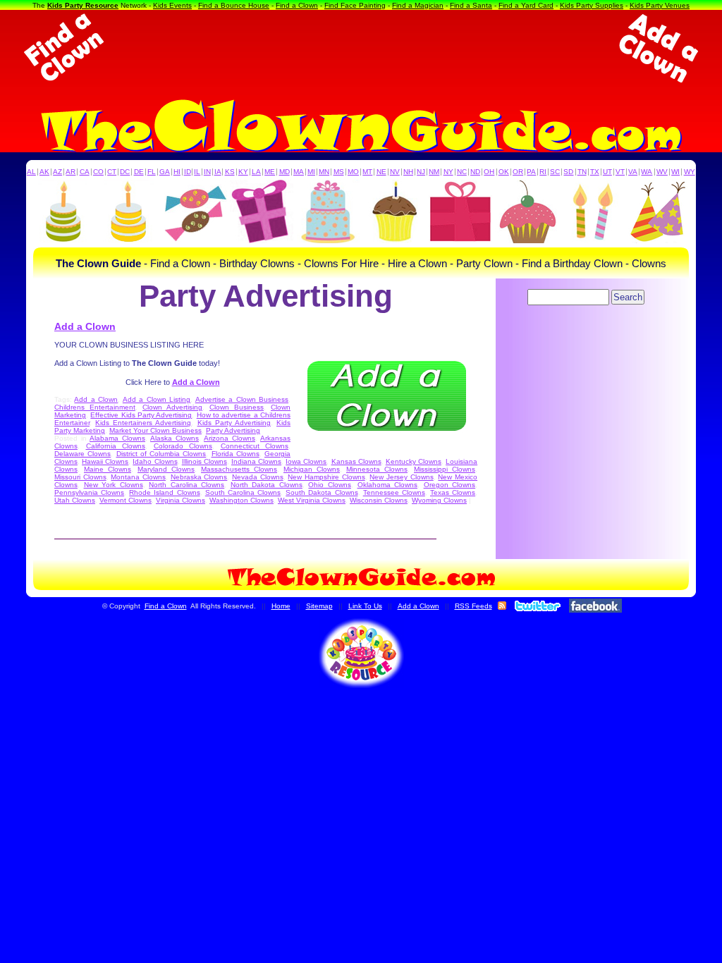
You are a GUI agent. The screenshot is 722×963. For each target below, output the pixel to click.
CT (111, 172)
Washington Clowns (241, 500)
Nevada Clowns (257, 477)
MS (339, 172)
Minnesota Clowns (377, 469)
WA (646, 172)
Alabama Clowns (117, 438)
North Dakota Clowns (266, 485)
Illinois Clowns (204, 461)
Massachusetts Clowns (239, 469)
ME (269, 172)
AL (31, 172)
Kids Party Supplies (591, 5)
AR (70, 172)
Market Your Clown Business (155, 430)
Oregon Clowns (450, 485)
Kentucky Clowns (413, 461)
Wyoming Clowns (439, 500)
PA (531, 172)
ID (187, 172)
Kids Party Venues (660, 5)
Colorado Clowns (183, 446)
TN (582, 172)
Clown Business (236, 407)
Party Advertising (233, 430)
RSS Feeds (473, 606)
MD (284, 172)
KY (243, 172)
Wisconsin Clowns (379, 500)
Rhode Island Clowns (164, 492)
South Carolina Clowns (243, 492)
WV (662, 172)
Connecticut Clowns (255, 446)
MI (311, 172)
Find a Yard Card (525, 5)
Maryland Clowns (166, 469)
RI (542, 172)
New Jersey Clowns (401, 477)
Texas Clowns (452, 492)
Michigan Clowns (311, 469)
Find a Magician (417, 5)
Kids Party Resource (82, 5)
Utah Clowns (74, 500)
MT (367, 172)
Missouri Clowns (80, 477)
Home (280, 606)
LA (256, 172)
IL (197, 172)
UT (607, 172)
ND (475, 172)
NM (434, 172)
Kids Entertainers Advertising (143, 423)
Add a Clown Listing (156, 399)
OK (503, 172)
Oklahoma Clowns (387, 485)
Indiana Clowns (256, 461)
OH (489, 172)
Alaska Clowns (174, 438)
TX (594, 172)
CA (85, 172)
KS (230, 172)
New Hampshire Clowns (326, 477)
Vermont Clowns (125, 500)
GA (164, 172)
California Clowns (116, 446)
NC (462, 172)
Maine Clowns (107, 469)
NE (381, 172)
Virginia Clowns (180, 500)
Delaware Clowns (82, 454)
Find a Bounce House (233, 5)
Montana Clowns (138, 477)
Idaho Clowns (155, 461)
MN (324, 172)
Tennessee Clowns (394, 492)
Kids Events (172, 5)
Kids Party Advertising (234, 423)
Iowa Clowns (306, 461)
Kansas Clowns (356, 461)
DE (139, 172)
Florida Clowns (235, 454)
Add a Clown (85, 326)
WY (689, 172)
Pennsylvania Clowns (89, 492)
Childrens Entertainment (94, 407)
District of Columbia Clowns (161, 454)
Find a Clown (297, 5)
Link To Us (365, 606)
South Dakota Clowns (321, 492)
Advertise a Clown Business (241, 399)
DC (125, 172)
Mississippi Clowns (444, 469)
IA (217, 172)
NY (448, 172)
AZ (57, 172)
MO (353, 172)
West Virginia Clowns (311, 500)
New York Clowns (113, 485)
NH (408, 172)
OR (518, 172)
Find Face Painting (355, 5)
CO (98, 172)
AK (44, 172)
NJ (421, 172)
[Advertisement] (361, 48)
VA (632, 172)
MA (298, 172)
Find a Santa (471, 5)
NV (395, 172)
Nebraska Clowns (199, 477)
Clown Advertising (172, 407)
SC (555, 172)
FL (151, 172)
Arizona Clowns (229, 438)
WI (675, 172)
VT (620, 172)
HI (176, 172)
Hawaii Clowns (105, 461)
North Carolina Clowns (186, 485)
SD (568, 172)
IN (207, 172)
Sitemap (319, 606)
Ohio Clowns (329, 485)
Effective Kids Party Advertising (141, 415)
